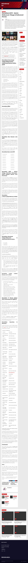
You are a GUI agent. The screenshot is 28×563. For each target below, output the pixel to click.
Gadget (20, 90)
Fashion (20, 86)
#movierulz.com (14, 24)
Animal (20, 71)
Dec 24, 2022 (15, 498)
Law (20, 98)
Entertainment (3, 11)
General (20, 93)
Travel (20, 116)
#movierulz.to (11, 26)
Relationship (21, 105)
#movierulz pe (13, 23)
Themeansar (3, 561)
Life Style (20, 100)
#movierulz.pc (22, 25)
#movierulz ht (23, 22)
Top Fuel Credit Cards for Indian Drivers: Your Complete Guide (22, 59)
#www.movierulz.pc (7, 28)
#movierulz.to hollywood (16, 26)
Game (20, 91)
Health (20, 95)
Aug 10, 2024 (6, 498)
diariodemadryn (5, 557)
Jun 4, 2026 (4, 523)
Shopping (20, 109)
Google (5, 327)
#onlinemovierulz (22, 26)
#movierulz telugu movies (8, 24)
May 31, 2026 (17, 523)
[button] (23, 8)
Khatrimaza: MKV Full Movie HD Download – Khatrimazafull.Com (6, 483)
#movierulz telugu (22, 23)
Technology (21, 114)
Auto (20, 74)
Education (20, 83)
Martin (10, 487)
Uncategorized (21, 117)
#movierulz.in (14, 25)
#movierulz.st (7, 26)
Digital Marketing (21, 81)
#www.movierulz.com (8, 27)
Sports (20, 112)
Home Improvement (22, 97)
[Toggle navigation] (22, 8)
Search (21, 32)
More (20, 102)
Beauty (20, 76)
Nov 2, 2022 (6, 504)
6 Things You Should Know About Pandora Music (14, 483)
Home (21, 561)
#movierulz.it (18, 25)
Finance (20, 88)
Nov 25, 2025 (4, 537)
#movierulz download (11, 22)
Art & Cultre (21, 72)
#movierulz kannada (8, 23)
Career (20, 79)
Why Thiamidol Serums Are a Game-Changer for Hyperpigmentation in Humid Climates (22, 44)
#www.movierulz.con (14, 27)
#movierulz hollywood (17, 22)
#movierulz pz (17, 23)
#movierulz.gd (10, 25)
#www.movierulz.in (20, 27)
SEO (20, 107)
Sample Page (24, 561)
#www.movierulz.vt (13, 28)
